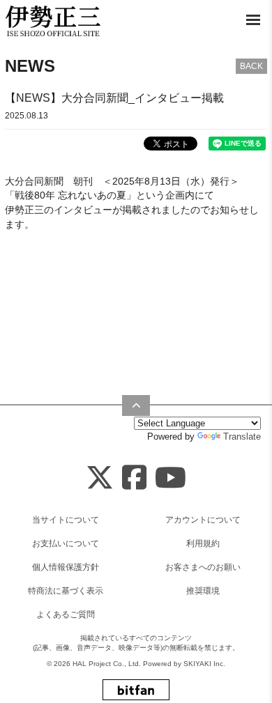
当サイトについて (65, 520)
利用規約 (203, 543)
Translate (242, 436)
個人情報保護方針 (65, 567)
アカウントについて (203, 520)
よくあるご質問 (65, 614)
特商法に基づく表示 (65, 591)
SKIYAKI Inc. (204, 663)
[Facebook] (134, 478)
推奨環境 (203, 591)
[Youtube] (170, 478)
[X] (100, 478)
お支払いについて (65, 543)
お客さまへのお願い (203, 567)
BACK (251, 66)
